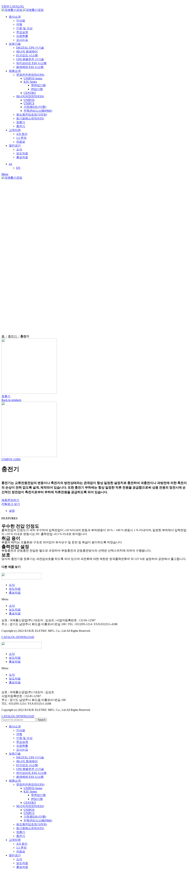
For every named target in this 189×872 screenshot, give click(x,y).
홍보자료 (22, 157)
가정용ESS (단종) (35, 106)
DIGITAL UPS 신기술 (30, 47)
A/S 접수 (22, 134)
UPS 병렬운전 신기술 (30, 59)
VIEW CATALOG (12, 6)
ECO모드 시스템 (27, 55)
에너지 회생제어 (27, 51)
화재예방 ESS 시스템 (30, 67)
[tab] (98, 511)
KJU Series (30, 81)
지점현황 (22, 36)
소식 (19, 149)
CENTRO (30, 92)
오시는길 (22, 39)
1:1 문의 (21, 137)
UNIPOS (29, 100)
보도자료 (22, 153)
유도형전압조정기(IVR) (31, 114)
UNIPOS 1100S (10, 459)
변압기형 (37, 89)
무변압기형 (38, 85)
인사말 (20, 20)
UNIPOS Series (33, 78)
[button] (94, 599)
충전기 (20, 126)
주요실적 (22, 32)
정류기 (20, 122)
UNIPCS (29, 103)
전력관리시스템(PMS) (38, 110)
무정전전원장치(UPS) (30, 74)
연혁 (19, 24)
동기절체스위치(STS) (30, 118)
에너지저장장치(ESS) (30, 96)
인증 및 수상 (24, 28)
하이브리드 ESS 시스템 (31, 63)
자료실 (20, 141)
